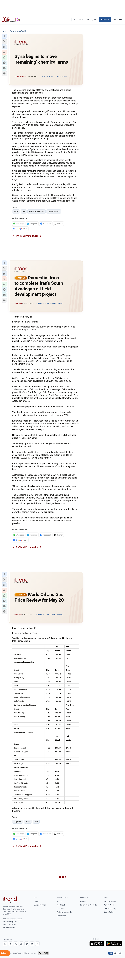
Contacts (60, 909)
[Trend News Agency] (10, 899)
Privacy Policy (109, 905)
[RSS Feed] (37, 943)
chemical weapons (36, 211)
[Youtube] (21, 943)
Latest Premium (40, 905)
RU (120, 953)
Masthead (61, 905)
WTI (36, 822)
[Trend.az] (11, 19)
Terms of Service (110, 901)
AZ (115, 953)
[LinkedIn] (32, 943)
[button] (4, 36)
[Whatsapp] (5, 943)
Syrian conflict (53, 211)
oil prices (17, 822)
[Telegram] (26, 943)
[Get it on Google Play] (114, 943)
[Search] (73, 19)
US (24, 211)
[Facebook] (10, 943)
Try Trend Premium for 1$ (28, 236)
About (59, 901)
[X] (16, 943)
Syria (16, 211)
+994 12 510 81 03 (9, 924)
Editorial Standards (64, 912)
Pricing (83, 901)
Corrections (61, 916)
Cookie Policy (109, 912)
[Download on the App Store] (96, 943)
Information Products (88, 905)
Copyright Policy (110, 909)
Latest (36, 901)
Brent (28, 822)
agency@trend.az (9, 927)
